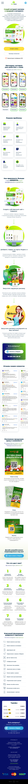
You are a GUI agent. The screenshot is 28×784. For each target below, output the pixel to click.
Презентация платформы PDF (15, 58)
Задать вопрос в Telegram (15, 555)
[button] (14, 49)
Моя (12, 4)
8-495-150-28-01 (14, 356)
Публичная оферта (14, 763)
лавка (15, 4)
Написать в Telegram (14, 351)
